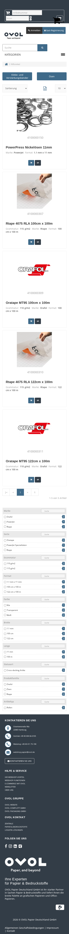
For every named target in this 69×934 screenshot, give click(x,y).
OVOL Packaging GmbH (15, 811)
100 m (9, 656)
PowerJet (11, 521)
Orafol (9, 516)
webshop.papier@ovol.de (24, 752)
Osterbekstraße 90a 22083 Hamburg (21, 728)
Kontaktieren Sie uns (20, 761)
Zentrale (9, 823)
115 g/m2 (11, 568)
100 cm (10, 633)
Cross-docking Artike (16, 670)
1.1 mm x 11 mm (14, 582)
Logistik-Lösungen (14, 830)
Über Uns (9, 790)
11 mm (10, 651)
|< (6, 492)
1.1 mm (10, 628)
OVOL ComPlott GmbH (15, 808)
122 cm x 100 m (14, 591)
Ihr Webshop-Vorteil (14, 777)
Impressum (53, 927)
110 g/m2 (11, 563)
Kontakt (11, 930)
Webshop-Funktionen (15, 780)
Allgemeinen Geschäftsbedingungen (24, 927)
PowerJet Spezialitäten (17, 545)
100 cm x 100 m (14, 586)
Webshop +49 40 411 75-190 (24, 744)
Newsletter (10, 787)
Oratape (10, 540)
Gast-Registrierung (55, 30)
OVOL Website (11, 805)
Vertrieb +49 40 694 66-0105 (24, 736)
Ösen (52, 76)
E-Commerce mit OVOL (15, 783)
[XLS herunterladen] (45, 88)
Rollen (9, 707)
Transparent (12, 610)
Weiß (9, 615)
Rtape (9, 526)
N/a (8, 605)
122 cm (10, 638)
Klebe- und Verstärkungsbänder (17, 76)
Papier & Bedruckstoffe (16, 827)
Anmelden (35, 30)
